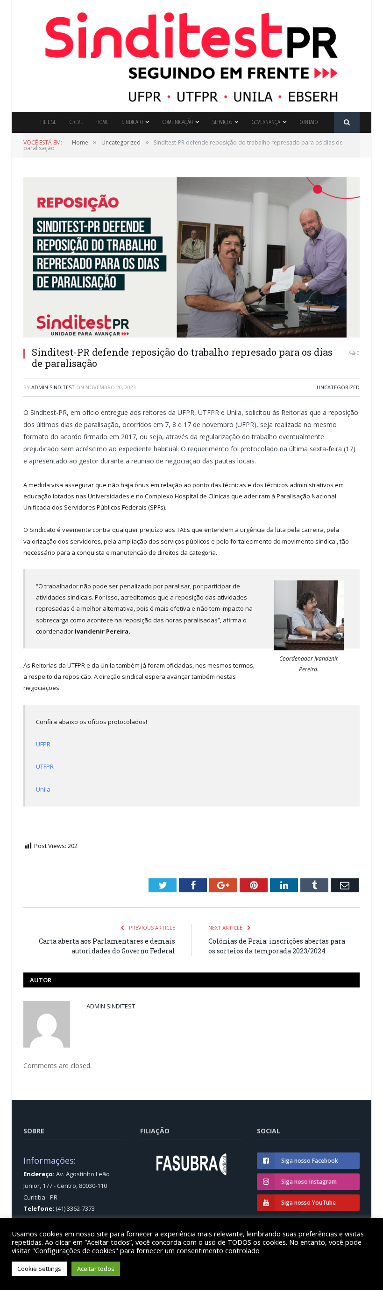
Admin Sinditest (53, 387)
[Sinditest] (191, 54)
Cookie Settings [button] (39, 1268)
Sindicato (132, 121)
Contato (309, 121)
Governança (266, 121)
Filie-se (48, 121)
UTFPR (45, 766)
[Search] (347, 122)
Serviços (222, 121)
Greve (76, 121)
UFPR (43, 744)
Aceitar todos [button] (95, 1268)
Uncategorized (338, 387)
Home (102, 121)
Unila (43, 789)
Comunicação (178, 121)
